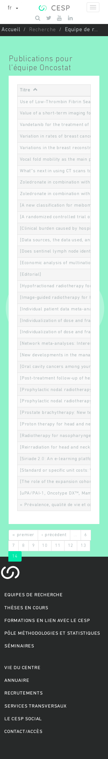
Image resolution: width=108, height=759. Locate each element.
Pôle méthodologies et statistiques (52, 633)
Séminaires (19, 646)
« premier (23, 535)
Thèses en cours (26, 608)
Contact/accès (23, 731)
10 (45, 545)
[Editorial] (30, 274)
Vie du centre (22, 667)
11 (58, 545)
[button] (13, 8)
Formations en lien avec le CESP (47, 620)
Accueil (10, 30)
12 (71, 545)
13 (83, 545)
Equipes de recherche (33, 595)
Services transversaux (35, 706)
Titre (25, 90)
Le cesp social (23, 719)
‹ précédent (54, 535)
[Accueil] (54, 7)
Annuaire (16, 680)
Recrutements (23, 693)
